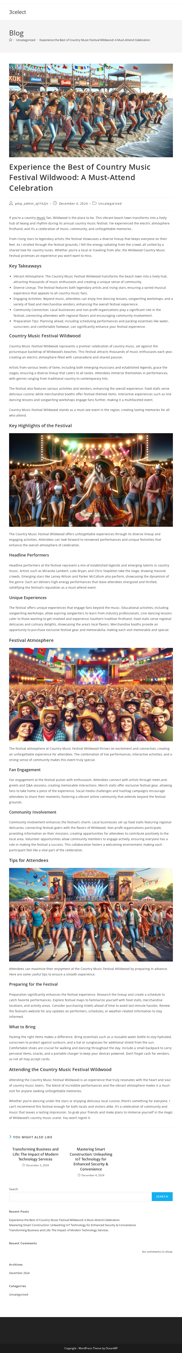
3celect (17, 12)
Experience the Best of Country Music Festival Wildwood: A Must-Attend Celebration (95, 40)
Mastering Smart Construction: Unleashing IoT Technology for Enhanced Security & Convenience (91, 1159)
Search (13, 1189)
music (41, 218)
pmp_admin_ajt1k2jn (31, 203)
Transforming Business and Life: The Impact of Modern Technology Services (35, 1154)
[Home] (10, 40)
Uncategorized (110, 203)
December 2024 (19, 1273)
